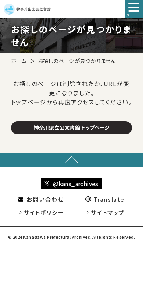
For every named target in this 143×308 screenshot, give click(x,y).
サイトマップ (108, 212)
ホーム (19, 61)
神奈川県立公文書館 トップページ (72, 127)
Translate (109, 199)
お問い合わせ (45, 199)
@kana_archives (75, 183)
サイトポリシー (43, 212)
